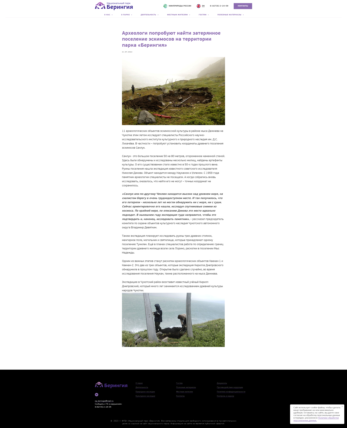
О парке (125, 15)
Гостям (203, 15)
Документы (222, 383)
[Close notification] (342, 406)
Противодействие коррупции (230, 387)
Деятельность (149, 15)
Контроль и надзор (225, 396)
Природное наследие (145, 392)
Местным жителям (177, 15)
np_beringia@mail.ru (104, 401)
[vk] (96, 394)
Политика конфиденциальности (231, 392)
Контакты (180, 396)
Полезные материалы (229, 15)
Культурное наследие (145, 396)
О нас (107, 15)
